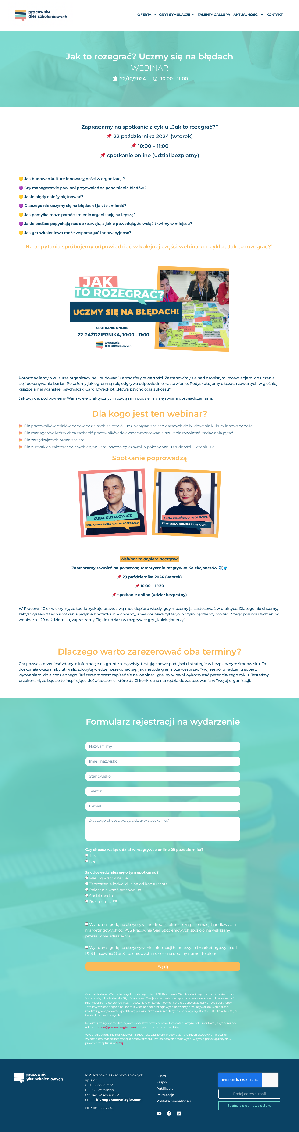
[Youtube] (158, 1113)
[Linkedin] (178, 1113)
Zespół (162, 1082)
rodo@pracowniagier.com (117, 1027)
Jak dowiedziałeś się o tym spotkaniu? (122, 872)
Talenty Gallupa (214, 14)
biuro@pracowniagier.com (119, 1100)
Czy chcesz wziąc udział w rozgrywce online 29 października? (144, 849)
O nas (161, 1076)
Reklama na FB (103, 901)
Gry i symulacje (174, 14)
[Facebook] (168, 1113)
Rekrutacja (165, 1095)
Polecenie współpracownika (115, 890)
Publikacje (165, 1088)
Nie (92, 861)
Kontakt (274, 14)
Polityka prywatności (174, 1101)
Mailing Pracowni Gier (109, 878)
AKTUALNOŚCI (245, 14)
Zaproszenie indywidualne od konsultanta (128, 884)
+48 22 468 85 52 (105, 1095)
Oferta (144, 14)
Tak (92, 855)
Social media (101, 895)
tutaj (119, 1043)
